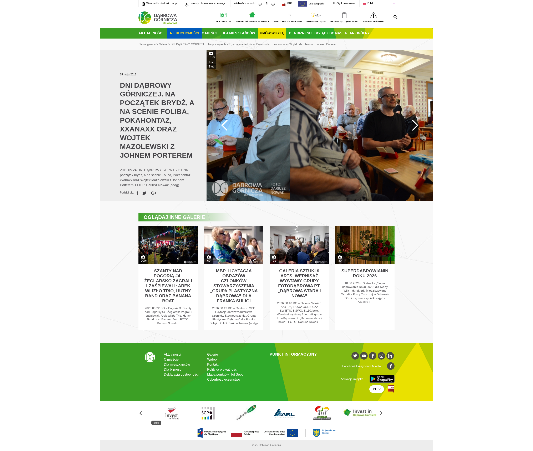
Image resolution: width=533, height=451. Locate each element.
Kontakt (212, 364)
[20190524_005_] (320, 125)
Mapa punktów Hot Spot (225, 374)
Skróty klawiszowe (344, 3)
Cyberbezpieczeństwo (223, 379)
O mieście (210, 33)
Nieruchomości (184, 33)
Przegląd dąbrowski (344, 21)
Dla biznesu (300, 33)
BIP (289, 3)
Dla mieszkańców (238, 33)
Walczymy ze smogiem (288, 21)
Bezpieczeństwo (373, 21)
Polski (370, 3)
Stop (211, 66)
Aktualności (150, 33)
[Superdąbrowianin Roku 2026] (365, 278)
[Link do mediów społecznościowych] (355, 356)
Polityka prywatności (222, 369)
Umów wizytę (272, 33)
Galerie (163, 44)
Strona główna (147, 44)
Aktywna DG (223, 21)
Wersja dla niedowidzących (160, 3)
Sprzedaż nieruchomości (252, 21)
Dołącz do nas (328, 33)
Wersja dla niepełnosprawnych (208, 3)
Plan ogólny (357, 33)
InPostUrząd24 (316, 21)
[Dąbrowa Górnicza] (157, 17)
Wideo (212, 359)
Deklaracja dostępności (181, 374)
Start (211, 62)
